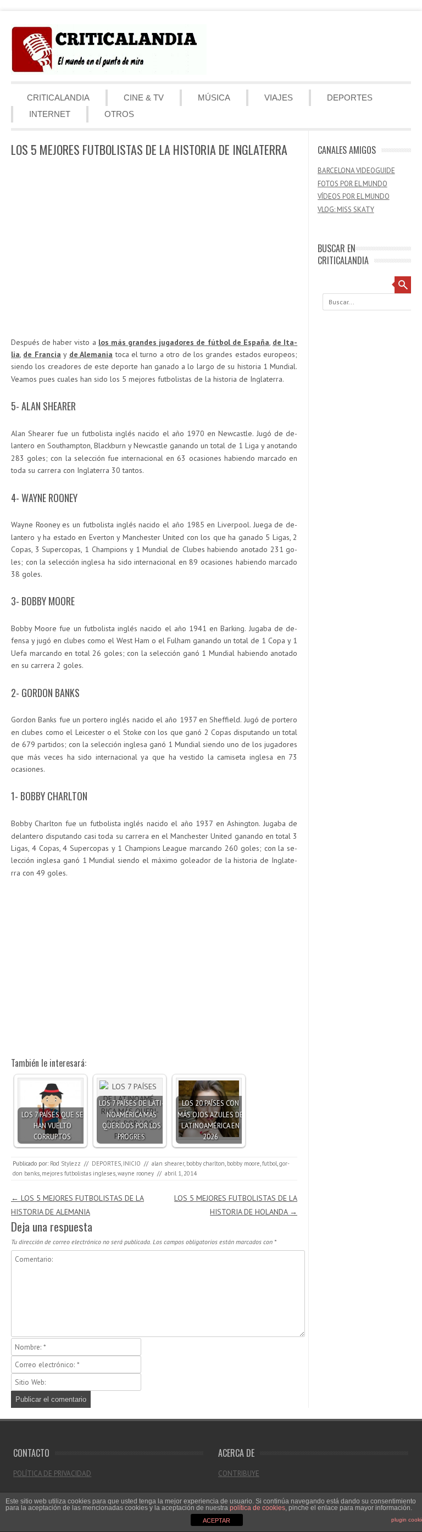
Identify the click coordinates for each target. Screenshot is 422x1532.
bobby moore (243, 1163)
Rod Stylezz (65, 1163)
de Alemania (91, 354)
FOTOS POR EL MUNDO (352, 183)
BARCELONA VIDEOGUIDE (356, 170)
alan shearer (168, 1163)
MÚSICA (214, 97)
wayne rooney (136, 1173)
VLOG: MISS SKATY (346, 209)
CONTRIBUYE (238, 1473)
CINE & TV (144, 97)
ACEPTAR (216, 1520)
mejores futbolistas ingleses (78, 1173)
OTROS (119, 114)
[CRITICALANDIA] (109, 72)
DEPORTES (350, 97)
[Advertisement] (154, 248)
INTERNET (49, 114)
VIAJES (278, 97)
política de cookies (257, 1508)
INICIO (132, 1163)
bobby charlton (205, 1163)
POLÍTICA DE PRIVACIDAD (52, 1473)
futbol (269, 1163)
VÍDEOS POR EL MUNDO (354, 196)
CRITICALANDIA (58, 97)
